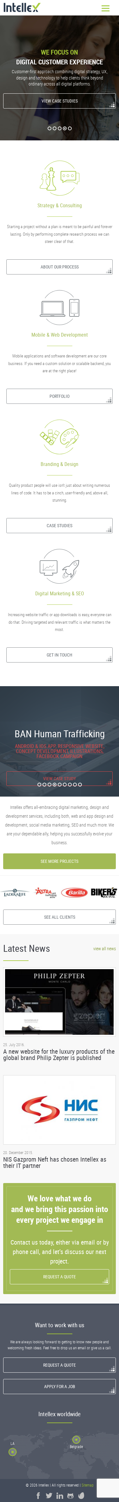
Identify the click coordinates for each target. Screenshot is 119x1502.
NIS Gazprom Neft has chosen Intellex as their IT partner (54, 1162)
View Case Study (62, 769)
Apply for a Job (59, 1386)
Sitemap (88, 1485)
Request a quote (59, 1277)
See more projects (59, 861)
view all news (104, 948)
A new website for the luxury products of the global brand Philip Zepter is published (59, 1054)
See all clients (59, 917)
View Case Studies (60, 101)
